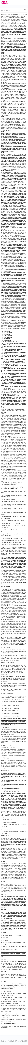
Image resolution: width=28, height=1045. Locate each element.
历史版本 (24, 9)
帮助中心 (7, 1040)
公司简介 (2, 1040)
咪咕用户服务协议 (23, 1040)
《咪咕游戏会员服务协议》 (15, 65)
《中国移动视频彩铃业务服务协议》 (12, 64)
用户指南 (12, 1040)
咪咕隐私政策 (3, 1041)
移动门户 (17, 1040)
